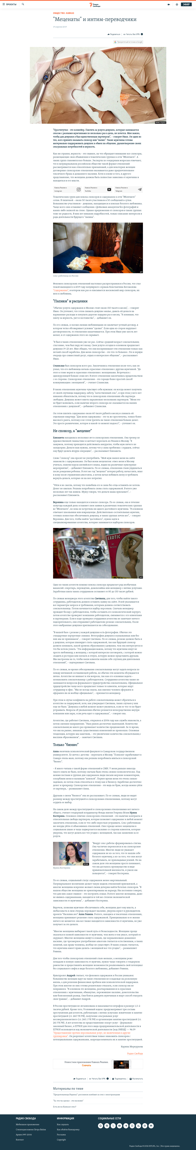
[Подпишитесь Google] (100, 1125)
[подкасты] (177, 5)
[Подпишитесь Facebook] (106, 1125)
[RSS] (138, 1125)
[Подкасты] (144, 1125)
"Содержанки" (60, 290)
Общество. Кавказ (63, 13)
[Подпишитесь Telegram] (125, 1125)
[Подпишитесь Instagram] (132, 1125)
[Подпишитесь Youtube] (119, 1125)
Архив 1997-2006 (24, 1135)
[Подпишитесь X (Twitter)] (113, 1125)
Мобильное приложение (27, 1125)
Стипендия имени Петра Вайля (31, 1130)
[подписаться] (151, 1125)
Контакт (20, 1140)
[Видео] (169, 5)
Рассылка (61, 1135)
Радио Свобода (135, 1054)
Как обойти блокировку (68, 1130)
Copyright (61, 1140)
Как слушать (63, 1125)
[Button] (113, 34)
